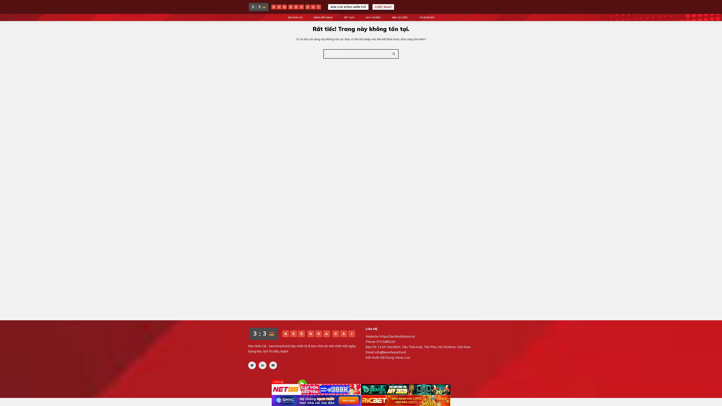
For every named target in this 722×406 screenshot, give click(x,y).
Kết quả (349, 17)
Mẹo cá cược (400, 17)
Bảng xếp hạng (323, 17)
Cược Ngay (383, 7)
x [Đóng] (278, 381)
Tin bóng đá (426, 17)
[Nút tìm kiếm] (394, 54)
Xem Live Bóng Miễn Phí (348, 7)
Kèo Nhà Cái (295, 17)
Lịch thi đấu (373, 17)
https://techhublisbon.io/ (397, 336)
